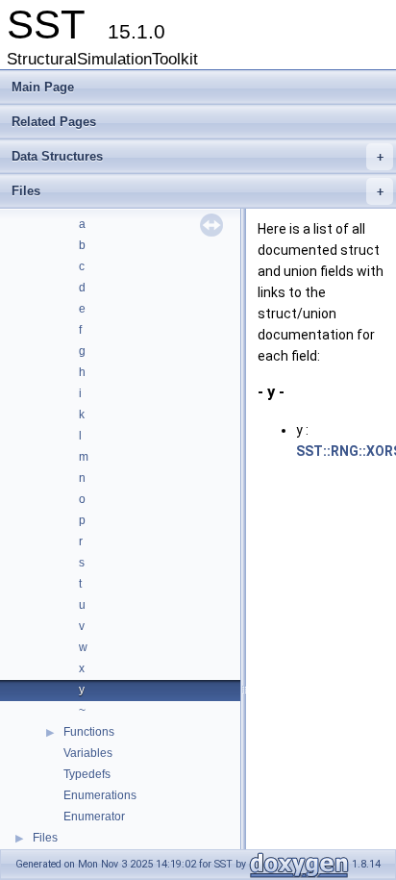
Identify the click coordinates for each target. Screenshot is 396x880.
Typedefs (87, 774)
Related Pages (54, 121)
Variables (87, 753)
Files (198, 191)
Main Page (43, 87)
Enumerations (99, 795)
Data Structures (198, 156)
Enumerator (94, 816)
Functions (88, 732)
